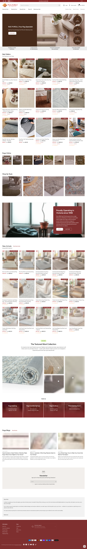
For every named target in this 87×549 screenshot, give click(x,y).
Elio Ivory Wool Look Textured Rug (9, 271)
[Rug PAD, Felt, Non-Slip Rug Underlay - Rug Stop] (10, 127)
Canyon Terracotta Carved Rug (42, 109)
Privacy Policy (5, 529)
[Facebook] (3, 1)
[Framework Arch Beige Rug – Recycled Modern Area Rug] (77, 260)
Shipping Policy (5, 533)
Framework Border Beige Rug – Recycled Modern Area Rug (59, 272)
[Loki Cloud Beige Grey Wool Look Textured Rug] (60, 316)
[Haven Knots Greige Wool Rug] (77, 98)
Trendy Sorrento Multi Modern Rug (59, 300)
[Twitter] (5, 1)
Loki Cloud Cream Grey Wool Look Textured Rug (26, 329)
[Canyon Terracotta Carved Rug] (43, 98)
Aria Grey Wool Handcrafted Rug (59, 109)
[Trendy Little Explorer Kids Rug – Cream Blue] (10, 316)
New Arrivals (76, 9)
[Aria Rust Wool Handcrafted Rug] (60, 68)
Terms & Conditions (6, 528)
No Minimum (12, 48)
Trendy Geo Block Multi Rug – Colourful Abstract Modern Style (76, 140)
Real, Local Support (55, 48)
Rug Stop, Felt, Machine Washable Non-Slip (26, 140)
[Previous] (2, 160)
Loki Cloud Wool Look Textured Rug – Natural (43, 329)
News (17, 531)
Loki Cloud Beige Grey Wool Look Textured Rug (59, 329)
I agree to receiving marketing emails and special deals (44, 484)
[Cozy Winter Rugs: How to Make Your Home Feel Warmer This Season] (71, 441)
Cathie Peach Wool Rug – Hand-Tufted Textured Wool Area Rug (76, 80)
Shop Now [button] (12, 33)
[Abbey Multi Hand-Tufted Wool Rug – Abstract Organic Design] (10, 98)
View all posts (14, 430)
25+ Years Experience (33, 48)
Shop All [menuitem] (30, 9)
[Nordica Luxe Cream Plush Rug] (43, 127)
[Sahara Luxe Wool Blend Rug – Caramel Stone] (60, 127)
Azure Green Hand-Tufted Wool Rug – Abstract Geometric (43, 80)
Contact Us (18, 526)
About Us (4, 526)
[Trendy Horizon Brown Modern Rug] (77, 288)
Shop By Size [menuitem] (22, 9)
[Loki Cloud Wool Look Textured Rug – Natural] (43, 316)
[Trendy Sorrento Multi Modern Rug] (60, 288)
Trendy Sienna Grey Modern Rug (42, 300)
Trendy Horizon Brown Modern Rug (76, 300)
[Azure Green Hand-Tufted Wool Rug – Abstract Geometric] (43, 68)
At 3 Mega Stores (76, 48)
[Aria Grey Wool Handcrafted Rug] (60, 98)
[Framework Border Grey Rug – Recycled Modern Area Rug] (43, 260)
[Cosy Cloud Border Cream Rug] (77, 316)
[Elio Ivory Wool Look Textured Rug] (10, 260)
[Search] (59, 5)
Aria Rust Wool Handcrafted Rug (59, 79)
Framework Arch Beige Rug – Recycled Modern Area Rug (75, 272)
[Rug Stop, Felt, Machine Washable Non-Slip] (27, 127)
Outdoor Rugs (68, 9)
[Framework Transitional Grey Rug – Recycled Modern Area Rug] (27, 288)
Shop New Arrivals (16, 246)
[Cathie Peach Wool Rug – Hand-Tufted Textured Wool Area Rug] (77, 68)
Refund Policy (5, 531)
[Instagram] (7, 1)
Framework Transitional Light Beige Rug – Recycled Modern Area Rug (9, 300)
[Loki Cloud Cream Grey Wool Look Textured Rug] (27, 316)
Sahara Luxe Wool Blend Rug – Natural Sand (25, 110)
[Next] (84, 160)
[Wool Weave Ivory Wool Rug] (27, 68)
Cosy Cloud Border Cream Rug (75, 328)
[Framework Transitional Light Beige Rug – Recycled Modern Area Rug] (10, 288)
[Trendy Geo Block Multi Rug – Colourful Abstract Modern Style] (77, 127)
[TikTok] (13, 1)
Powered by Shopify (18, 544)
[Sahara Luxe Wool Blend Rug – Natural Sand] (27, 98)
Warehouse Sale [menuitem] (36, 9)
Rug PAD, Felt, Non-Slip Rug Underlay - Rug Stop (8, 140)
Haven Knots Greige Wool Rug (75, 109)
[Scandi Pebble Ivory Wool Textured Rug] (10, 68)
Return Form (18, 529)
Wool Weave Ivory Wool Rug (25, 79)
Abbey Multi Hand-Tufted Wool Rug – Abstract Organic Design (10, 110)
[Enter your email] (55, 481)
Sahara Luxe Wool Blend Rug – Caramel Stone (58, 140)
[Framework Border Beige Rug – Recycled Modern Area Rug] (60, 260)
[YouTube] (9, 1)
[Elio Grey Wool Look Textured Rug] (27, 260)
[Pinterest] (11, 1)
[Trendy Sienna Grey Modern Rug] (43, 288)
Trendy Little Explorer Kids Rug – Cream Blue (9, 329)
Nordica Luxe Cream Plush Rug (42, 139)
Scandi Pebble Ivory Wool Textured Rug (9, 80)
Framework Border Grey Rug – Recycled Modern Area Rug (42, 272)
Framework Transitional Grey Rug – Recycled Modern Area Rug (26, 300)
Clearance (82, 9)
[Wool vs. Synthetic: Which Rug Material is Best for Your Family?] (43, 441)
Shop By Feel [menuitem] (14, 9)
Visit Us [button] (59, 229)
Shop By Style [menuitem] (5, 9)
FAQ (17, 528)
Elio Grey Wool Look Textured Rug (26, 271)
